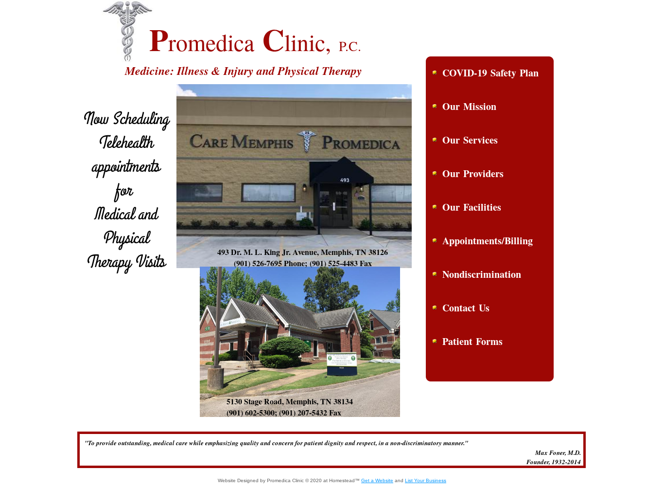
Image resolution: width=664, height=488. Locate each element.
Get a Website (377, 480)
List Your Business (425, 480)
